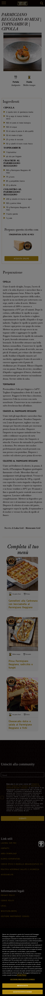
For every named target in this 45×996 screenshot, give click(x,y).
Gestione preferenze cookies (22, 979)
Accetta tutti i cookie (22, 992)
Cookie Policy (21, 975)
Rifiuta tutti (22, 985)
